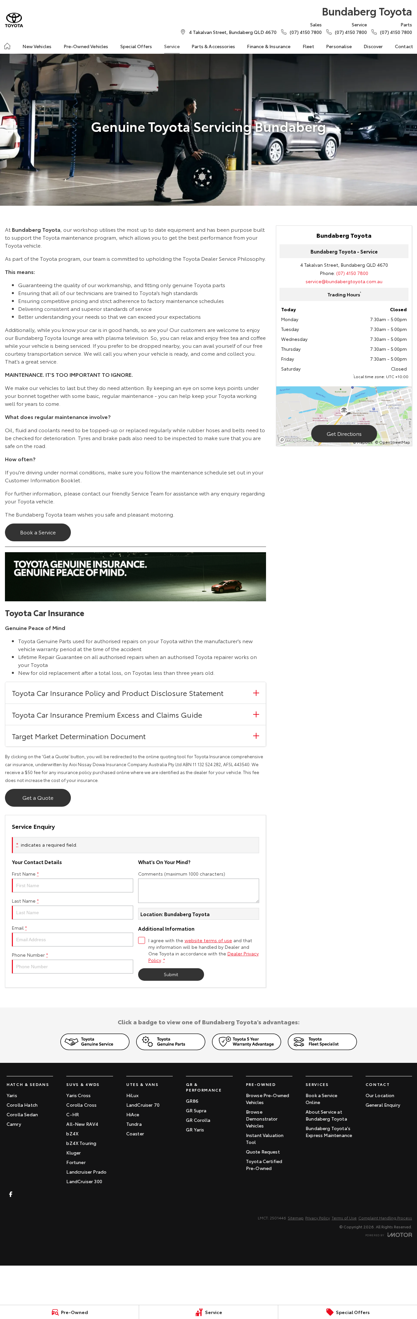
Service (172, 46)
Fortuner (75, 1162)
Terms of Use (344, 1217)
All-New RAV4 (82, 1124)
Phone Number (30, 954)
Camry (14, 1124)
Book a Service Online (321, 1098)
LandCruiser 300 (84, 1181)
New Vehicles (36, 46)
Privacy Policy (317, 1217)
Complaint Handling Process (385, 1217)
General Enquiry (383, 1104)
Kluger (73, 1152)
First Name (25, 873)
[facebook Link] (11, 1194)
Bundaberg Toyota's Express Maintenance (329, 1131)
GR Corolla (198, 1120)
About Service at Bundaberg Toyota (326, 1115)
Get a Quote (37, 797)
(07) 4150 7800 (352, 273)
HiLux (132, 1095)
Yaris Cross (78, 1095)
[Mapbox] (294, 440)
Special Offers (136, 46)
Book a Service (38, 532)
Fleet (308, 46)
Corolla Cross (81, 1104)
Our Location (380, 1095)
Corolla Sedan (22, 1114)
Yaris (12, 1095)
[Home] (7, 46)
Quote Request (263, 1151)
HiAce (132, 1114)
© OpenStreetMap (392, 442)
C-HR (72, 1114)
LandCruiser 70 (143, 1104)
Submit (171, 974)
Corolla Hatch (22, 1104)
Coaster (135, 1133)
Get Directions (344, 433)
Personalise (339, 46)
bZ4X (72, 1133)
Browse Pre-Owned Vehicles (267, 1098)
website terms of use (208, 940)
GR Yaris (195, 1129)
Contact (404, 46)
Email (19, 927)
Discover (373, 46)
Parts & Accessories (213, 46)
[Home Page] (14, 20)
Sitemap (296, 1217)
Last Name (25, 900)
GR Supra (196, 1110)
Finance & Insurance (268, 46)
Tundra (134, 1124)
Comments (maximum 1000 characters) (181, 873)
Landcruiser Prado (86, 1171)
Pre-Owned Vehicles (86, 46)
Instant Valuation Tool (265, 1138)
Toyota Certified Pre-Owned (264, 1164)
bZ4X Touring (81, 1143)
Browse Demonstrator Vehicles (262, 1118)
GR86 (192, 1100)
